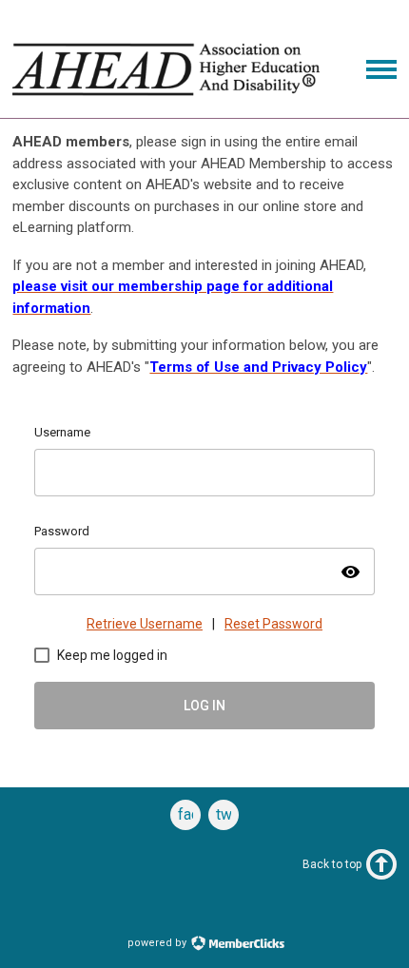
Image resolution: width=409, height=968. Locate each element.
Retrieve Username (145, 623)
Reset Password (273, 623)
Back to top (331, 864)
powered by (158, 943)
